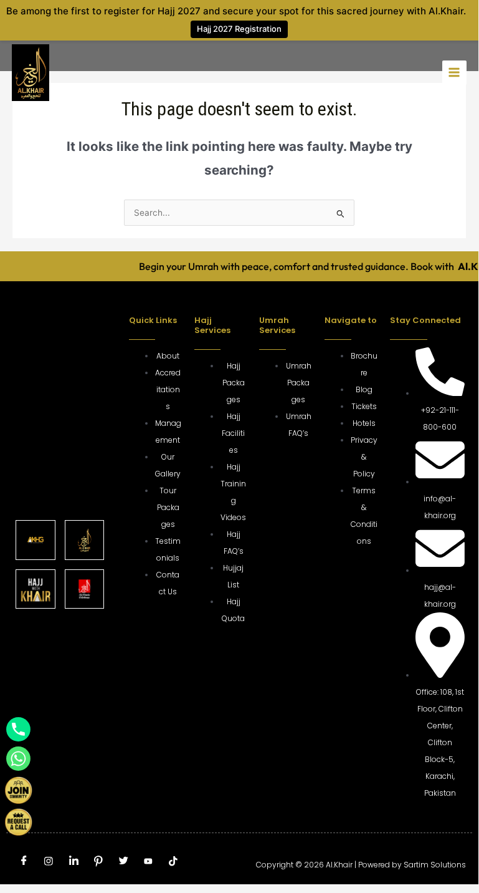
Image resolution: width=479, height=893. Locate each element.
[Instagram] (48, 862)
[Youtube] (148, 862)
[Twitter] (123, 861)
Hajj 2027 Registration (239, 29)
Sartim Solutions (435, 864)
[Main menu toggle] (454, 72)
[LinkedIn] (73, 861)
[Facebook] (23, 861)
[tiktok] (173, 862)
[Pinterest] (98, 862)
